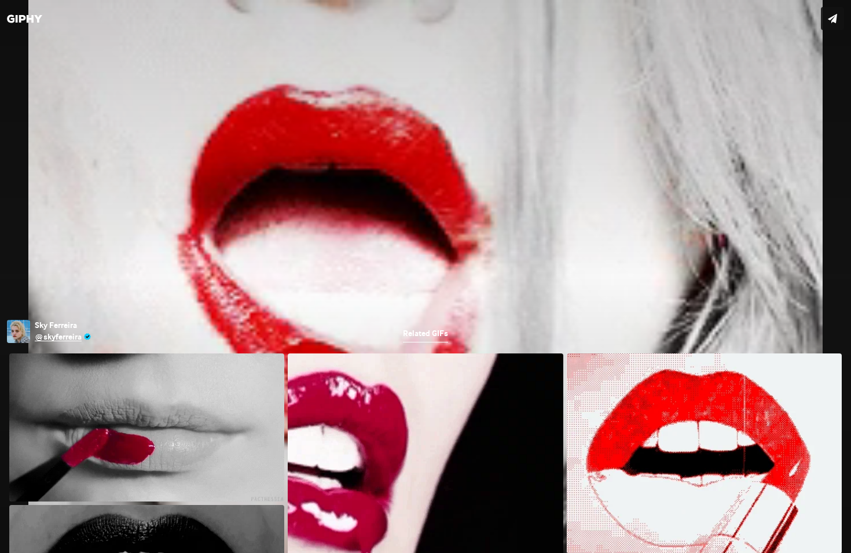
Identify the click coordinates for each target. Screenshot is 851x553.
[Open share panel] (832, 18)
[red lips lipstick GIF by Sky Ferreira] (425, 276)
